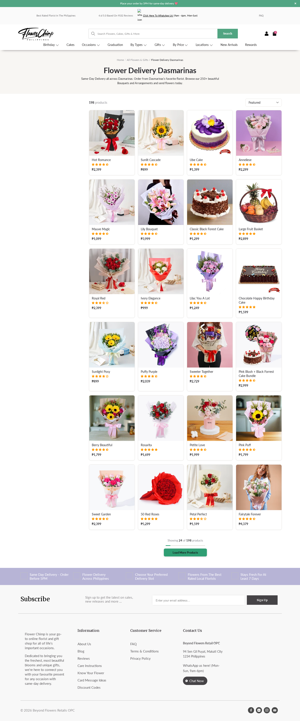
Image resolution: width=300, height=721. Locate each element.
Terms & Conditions (144, 651)
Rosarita (146, 445)
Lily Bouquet (149, 229)
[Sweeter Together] (210, 345)
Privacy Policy (140, 658)
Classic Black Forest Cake (207, 229)
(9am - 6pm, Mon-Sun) (170, 15)
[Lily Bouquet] (161, 202)
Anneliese (245, 160)
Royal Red (98, 298)
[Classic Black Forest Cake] (210, 202)
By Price (179, 45)
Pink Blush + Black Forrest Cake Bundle (256, 374)
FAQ (261, 15)
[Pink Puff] (259, 418)
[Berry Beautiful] (112, 418)
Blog (81, 651)
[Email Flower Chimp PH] (275, 710)
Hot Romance (101, 160)
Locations (203, 45)
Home (120, 60)
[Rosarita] (161, 418)
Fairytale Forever (250, 514)
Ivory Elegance (150, 298)
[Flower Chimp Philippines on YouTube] (259, 710)
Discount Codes (89, 687)
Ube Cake (196, 160)
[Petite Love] (210, 418)
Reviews (84, 658)
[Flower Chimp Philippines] (53, 33)
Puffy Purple (149, 371)
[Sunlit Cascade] (161, 133)
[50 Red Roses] (161, 487)
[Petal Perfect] (210, 487)
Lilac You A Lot (200, 298)
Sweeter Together (201, 371)
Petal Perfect (198, 514)
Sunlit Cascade (151, 160)
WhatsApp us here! (196, 665)
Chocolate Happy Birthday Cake (257, 300)
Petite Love (197, 445)
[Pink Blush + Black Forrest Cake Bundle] (259, 345)
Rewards (251, 45)
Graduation (115, 45)
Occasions (89, 45)
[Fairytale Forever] (259, 487)
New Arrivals (229, 45)
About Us (84, 644)
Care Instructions (90, 666)
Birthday (49, 45)
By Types (136, 45)
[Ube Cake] (210, 133)
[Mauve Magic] (112, 202)
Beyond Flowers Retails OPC (54, 710)
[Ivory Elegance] (161, 271)
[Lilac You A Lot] (210, 271)
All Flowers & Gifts (137, 60)
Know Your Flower (91, 673)
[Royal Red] (112, 271)
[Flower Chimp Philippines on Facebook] (251, 710)
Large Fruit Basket (251, 229)
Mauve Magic (101, 229)
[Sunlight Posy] (112, 345)
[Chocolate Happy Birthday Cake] (259, 271)
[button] (100, 164)
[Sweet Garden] (112, 487)
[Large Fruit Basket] (259, 202)
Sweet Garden (101, 514)
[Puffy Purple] (161, 345)
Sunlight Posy (101, 371)
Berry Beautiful (102, 445)
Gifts (158, 45)
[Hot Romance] (112, 133)
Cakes (70, 45)
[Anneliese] (259, 133)
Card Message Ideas (92, 680)
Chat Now (196, 681)
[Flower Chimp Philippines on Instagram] (267, 710)
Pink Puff (245, 445)
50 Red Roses (150, 514)
